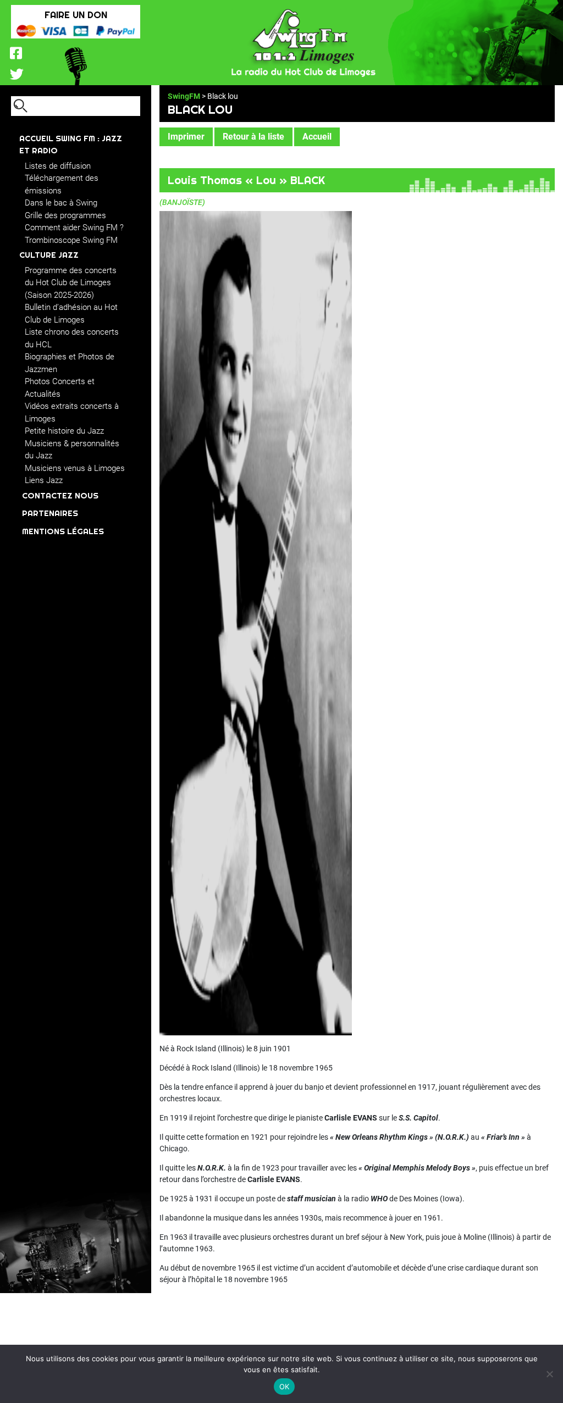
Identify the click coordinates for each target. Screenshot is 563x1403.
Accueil (317, 136)
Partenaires (50, 513)
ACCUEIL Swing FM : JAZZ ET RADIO (70, 144)
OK (284, 1386)
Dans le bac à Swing (61, 203)
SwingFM (184, 96)
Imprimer (186, 136)
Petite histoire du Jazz (64, 431)
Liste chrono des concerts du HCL (72, 338)
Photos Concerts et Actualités (60, 387)
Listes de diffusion (58, 166)
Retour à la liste (253, 136)
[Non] (549, 1373)
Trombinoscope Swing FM (71, 240)
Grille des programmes (65, 215)
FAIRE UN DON (76, 14)
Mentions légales (63, 531)
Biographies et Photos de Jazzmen (69, 363)
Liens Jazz (44, 480)
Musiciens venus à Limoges (75, 468)
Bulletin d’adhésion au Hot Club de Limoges (71, 313)
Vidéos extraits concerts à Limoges (72, 412)
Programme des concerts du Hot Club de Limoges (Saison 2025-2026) (71, 282)
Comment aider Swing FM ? (74, 227)
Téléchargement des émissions (61, 184)
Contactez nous (60, 495)
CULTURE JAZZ (49, 254)
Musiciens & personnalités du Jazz (72, 450)
